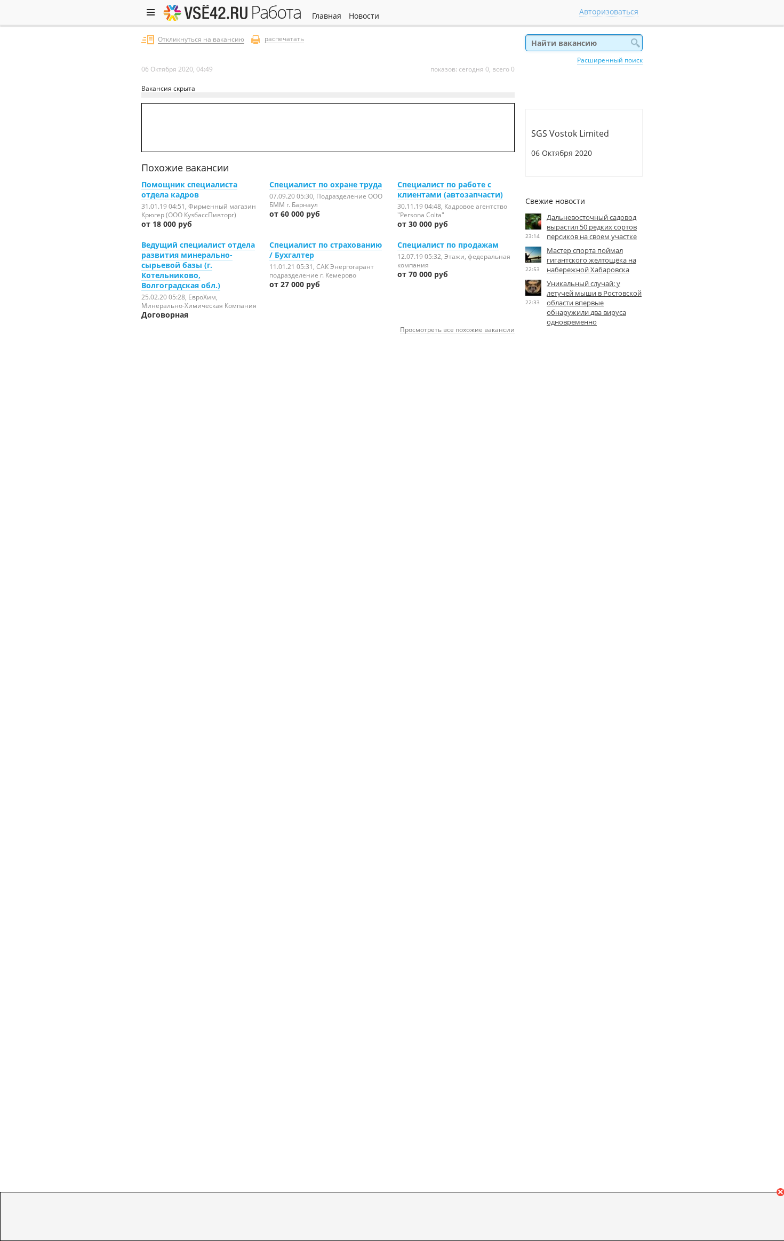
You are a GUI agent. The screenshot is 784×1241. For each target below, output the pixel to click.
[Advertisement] (584, 433)
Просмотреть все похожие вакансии (457, 329)
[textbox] (584, 42)
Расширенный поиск (610, 60)
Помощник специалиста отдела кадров (189, 189)
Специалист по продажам (448, 245)
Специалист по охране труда (325, 184)
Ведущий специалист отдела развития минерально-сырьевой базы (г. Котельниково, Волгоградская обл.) (198, 265)
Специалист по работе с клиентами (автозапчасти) (450, 189)
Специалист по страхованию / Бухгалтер (325, 250)
